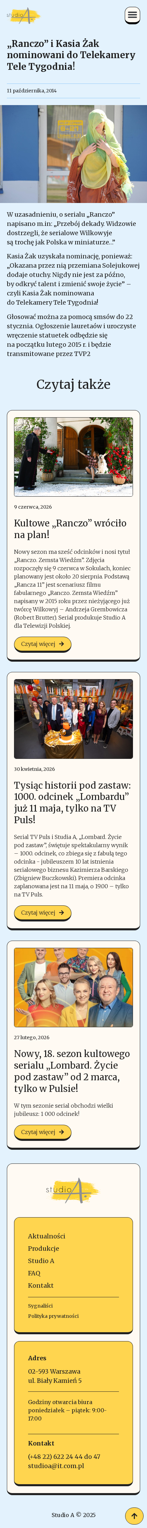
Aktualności (46, 1236)
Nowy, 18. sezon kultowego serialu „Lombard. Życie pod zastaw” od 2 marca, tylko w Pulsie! (72, 1071)
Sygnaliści (40, 1306)
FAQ (34, 1273)
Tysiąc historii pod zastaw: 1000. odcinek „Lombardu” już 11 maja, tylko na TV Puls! (72, 803)
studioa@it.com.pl (56, 1466)
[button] (132, 14)
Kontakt (41, 1285)
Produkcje (43, 1248)
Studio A (41, 1261)
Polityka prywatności (53, 1316)
